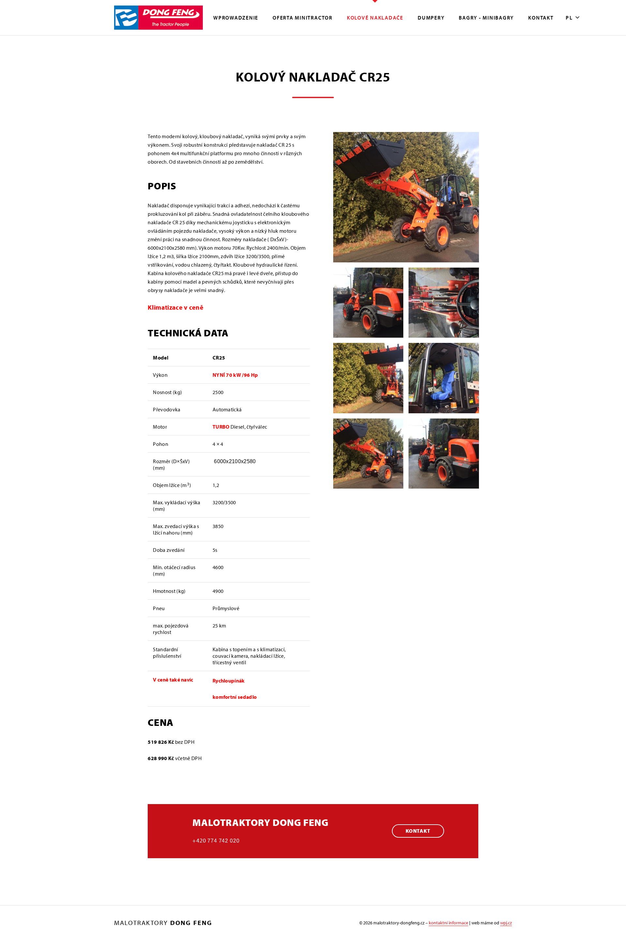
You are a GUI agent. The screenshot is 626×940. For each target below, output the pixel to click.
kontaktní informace (448, 923)
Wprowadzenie (235, 17)
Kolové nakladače (375, 17)
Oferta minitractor (303, 17)
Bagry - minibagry (486, 17)
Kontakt (540, 17)
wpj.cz (506, 923)
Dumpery (431, 17)
